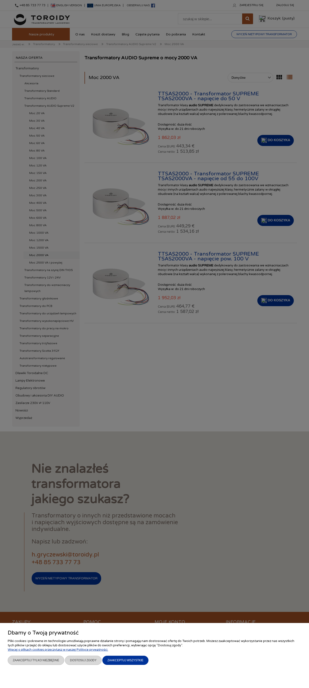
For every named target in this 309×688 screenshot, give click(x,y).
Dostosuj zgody (83, 660)
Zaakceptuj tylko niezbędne (36, 660)
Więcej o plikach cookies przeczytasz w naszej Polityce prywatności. (58, 650)
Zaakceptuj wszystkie (125, 660)
